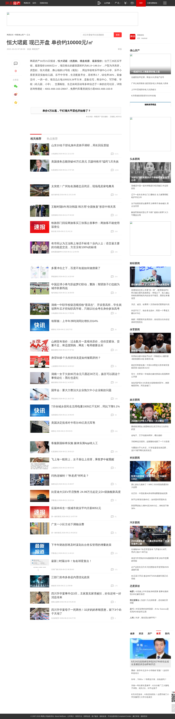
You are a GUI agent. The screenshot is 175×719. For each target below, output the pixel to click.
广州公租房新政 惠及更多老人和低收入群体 (149, 83)
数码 (167, 633)
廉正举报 (136, 705)
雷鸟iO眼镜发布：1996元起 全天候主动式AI (150, 670)
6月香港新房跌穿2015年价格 (143, 96)
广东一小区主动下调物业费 (67, 524)
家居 (141, 633)
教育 (158, 633)
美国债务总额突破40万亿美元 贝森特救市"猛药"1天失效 (85, 161)
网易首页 (27, 3)
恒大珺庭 (63, 61)
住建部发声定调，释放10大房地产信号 (147, 77)
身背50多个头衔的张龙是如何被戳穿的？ (76, 357)
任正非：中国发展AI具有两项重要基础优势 (149, 493)
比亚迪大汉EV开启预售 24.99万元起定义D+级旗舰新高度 (86, 491)
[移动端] (99, 3)
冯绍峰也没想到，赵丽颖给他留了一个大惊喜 (150, 441)
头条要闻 (135, 159)
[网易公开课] (108, 3)
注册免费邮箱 (152, 3)
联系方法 (78, 705)
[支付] (125, 3)
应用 (34, 3)
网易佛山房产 (20, 35)
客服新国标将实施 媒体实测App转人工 (74, 443)
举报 (120, 49)
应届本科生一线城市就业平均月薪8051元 (76, 508)
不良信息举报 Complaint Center (119, 705)
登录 (141, 3)
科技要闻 (135, 457)
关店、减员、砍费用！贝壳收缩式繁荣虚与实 (150, 304)
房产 (150, 633)
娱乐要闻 (135, 399)
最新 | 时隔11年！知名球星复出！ (71, 561)
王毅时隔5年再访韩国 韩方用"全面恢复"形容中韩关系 (83, 206)
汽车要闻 (135, 522)
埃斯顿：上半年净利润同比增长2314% (74, 321)
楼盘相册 (85, 61)
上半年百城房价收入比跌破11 (143, 89)
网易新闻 (140, 35)
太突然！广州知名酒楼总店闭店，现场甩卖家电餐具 (82, 186)
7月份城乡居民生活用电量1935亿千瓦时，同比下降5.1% (85, 406)
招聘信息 (87, 705)
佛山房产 (135, 50)
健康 (132, 633)
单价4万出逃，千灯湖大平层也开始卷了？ (67, 110)
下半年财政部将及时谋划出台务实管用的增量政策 (81, 544)
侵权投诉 (144, 705)
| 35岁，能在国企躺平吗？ (143, 618)
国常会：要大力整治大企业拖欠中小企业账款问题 (81, 390)
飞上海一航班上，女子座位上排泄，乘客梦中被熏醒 (82, 459)
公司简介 (70, 705)
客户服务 (95, 705)
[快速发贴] (15, 63)
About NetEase (60, 705)
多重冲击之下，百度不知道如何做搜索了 (75, 268)
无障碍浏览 (44, 3)
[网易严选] (117, 3)
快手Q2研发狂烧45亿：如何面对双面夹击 (149, 499)
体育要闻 (135, 329)
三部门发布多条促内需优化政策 (70, 577)
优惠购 (73, 61)
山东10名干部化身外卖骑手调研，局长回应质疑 (80, 145)
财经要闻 (135, 263)
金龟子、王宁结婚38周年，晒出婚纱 (146, 435)
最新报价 (97, 61)
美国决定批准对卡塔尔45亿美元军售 (73, 422)
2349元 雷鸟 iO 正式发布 (142, 685)
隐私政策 (103, 705)
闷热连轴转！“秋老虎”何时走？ (70, 475)
